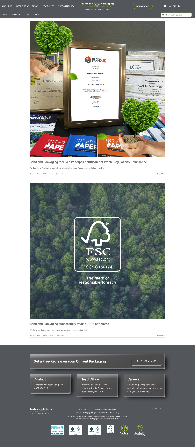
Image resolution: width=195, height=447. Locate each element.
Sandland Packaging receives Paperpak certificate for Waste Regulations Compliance (88, 162)
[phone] (179, 6)
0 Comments (59, 174)
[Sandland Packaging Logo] (97, 2)
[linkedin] (170, 6)
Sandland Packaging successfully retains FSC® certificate (69, 324)
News (51, 174)
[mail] (174, 6)
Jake (34, 174)
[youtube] (165, 6)
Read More (161, 174)
